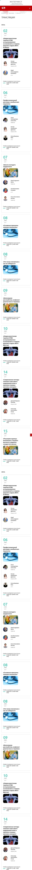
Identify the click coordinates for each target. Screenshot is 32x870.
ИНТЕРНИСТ (16, 2)
